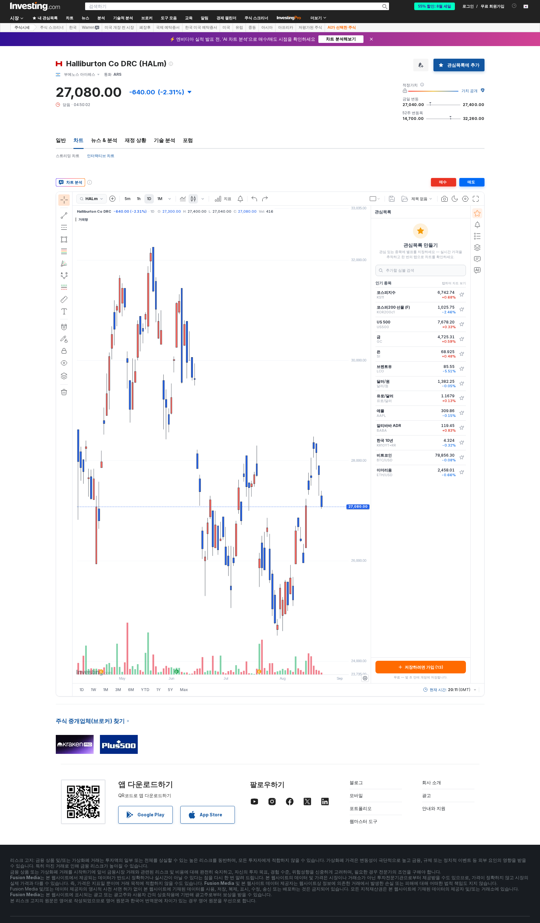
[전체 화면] (475, 199)
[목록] (477, 236)
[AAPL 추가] (461, 413)
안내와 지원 (433, 808)
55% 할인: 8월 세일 (434, 6)
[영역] (183, 199)
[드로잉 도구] (74, 444)
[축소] (204, 666)
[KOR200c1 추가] (461, 309)
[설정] (365, 678)
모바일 (356, 795)
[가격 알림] (240, 199)
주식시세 (22, 27)
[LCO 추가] (461, 368)
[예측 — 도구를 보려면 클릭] (64, 287)
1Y (158, 689)
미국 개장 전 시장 (119, 27)
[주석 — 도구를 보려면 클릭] (64, 311)
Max (184, 689)
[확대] (213, 666)
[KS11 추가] (461, 294)
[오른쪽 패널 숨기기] (369, 444)
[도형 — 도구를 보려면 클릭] (64, 239)
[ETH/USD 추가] (461, 472)
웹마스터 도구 (363, 821)
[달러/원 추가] (461, 383)
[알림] (477, 225)
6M (131, 689)
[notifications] (514, 6)
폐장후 (145, 27)
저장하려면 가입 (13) (424, 667)
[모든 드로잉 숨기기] (64, 363)
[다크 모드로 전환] (455, 199)
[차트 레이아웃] (375, 199)
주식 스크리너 (256, 18)
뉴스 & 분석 (104, 140)
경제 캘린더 (226, 18)
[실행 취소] (254, 199)
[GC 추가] (461, 339)
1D (149, 198)
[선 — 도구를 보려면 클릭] (64, 215)
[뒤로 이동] (222, 666)
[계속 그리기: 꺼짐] (64, 339)
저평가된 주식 (310, 27)
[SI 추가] (461, 354)
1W (93, 689)
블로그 (356, 782)
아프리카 (285, 27)
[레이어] (64, 375)
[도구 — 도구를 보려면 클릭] (64, 299)
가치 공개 (470, 90)
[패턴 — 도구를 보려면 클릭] (64, 275)
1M (159, 198)
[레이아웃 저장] (392, 199)
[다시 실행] (265, 199)
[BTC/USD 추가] (461, 457)
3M (118, 689)
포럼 (188, 140)
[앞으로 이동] (230, 666)
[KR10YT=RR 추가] (461, 442)
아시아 (267, 27)
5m (128, 198)
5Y (170, 689)
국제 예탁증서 (168, 27)
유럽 (239, 27)
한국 (73, 27)
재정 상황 (135, 140)
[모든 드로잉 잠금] (64, 351)
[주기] (169, 199)
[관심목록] (477, 213)
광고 (426, 795)
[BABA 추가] (461, 427)
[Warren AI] (477, 270)
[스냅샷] (444, 199)
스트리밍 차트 (67, 155)
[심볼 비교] (112, 199)
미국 (226, 27)
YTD (145, 689)
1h (139, 198)
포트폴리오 (361, 808)
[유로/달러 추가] (461, 398)
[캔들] (193, 199)
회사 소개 (431, 782)
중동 (252, 27)
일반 (61, 140)
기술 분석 (164, 140)
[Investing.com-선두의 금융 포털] (35, 6)
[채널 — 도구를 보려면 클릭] (64, 227)
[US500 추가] (461, 324)
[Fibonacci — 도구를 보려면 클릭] (64, 251)
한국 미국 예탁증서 (201, 27)
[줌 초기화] (239, 666)
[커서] (64, 200)
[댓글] (477, 259)
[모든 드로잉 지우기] (64, 392)
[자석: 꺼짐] (64, 327)
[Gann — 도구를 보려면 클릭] (64, 263)
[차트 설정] (465, 199)
